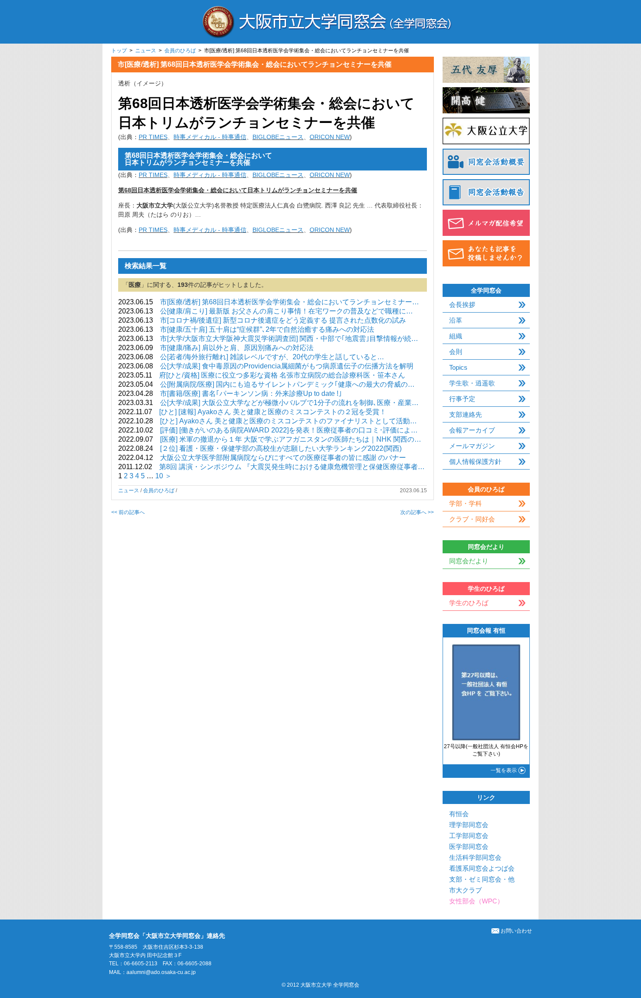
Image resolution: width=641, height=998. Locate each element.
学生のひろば (468, 602)
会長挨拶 (462, 304)
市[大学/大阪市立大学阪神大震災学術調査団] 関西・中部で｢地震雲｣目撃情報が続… (289, 338)
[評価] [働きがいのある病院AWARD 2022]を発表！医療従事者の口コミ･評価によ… (289, 430)
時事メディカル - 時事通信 (210, 136)
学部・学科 (465, 503)
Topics (458, 367)
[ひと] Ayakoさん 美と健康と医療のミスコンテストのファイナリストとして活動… (288, 421)
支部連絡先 (465, 414)
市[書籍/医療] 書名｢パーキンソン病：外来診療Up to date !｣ (251, 393)
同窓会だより (468, 561)
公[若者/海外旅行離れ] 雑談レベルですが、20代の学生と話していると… (272, 357)
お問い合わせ (516, 930)
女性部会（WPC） (476, 901)
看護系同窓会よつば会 (482, 868)
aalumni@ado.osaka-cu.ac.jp (161, 972)
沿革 (455, 320)
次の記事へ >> (417, 512)
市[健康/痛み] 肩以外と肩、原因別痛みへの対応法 (237, 347)
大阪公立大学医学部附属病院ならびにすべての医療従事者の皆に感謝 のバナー (283, 457)
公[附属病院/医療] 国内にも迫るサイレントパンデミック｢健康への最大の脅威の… (287, 384)
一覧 (504, 770)
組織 (455, 336)
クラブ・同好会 (472, 519)
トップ (119, 51)
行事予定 (462, 398)
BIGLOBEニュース (277, 136)
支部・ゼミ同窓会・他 (482, 879)
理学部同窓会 (468, 824)
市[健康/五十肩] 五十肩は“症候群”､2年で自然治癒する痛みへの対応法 (267, 329)
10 (159, 476)
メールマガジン (472, 446)
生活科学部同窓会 (475, 857)
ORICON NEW (330, 136)
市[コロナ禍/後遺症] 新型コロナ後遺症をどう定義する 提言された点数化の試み (283, 320)
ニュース (145, 51)
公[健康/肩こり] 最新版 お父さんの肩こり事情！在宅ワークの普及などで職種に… (286, 311)
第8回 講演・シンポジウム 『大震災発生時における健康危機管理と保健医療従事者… (292, 466)
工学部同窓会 (468, 835)
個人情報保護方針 (475, 461)
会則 (455, 351)
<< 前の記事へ (128, 512)
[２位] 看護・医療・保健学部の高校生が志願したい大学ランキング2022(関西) (281, 448)
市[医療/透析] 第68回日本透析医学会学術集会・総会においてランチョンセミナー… (289, 302)
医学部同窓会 (468, 846)
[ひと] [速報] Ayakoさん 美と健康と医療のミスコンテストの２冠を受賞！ (272, 412)
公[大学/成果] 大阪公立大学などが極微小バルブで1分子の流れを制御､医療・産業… (289, 402)
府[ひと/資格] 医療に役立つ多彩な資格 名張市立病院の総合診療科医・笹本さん (282, 375)
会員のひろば (180, 51)
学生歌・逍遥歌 (472, 383)
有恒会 (459, 813)
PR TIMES (153, 136)
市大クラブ (465, 890)
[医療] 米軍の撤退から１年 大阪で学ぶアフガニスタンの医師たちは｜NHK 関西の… (290, 439)
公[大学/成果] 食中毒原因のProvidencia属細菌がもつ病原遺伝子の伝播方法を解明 (286, 366)
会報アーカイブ (472, 430)
